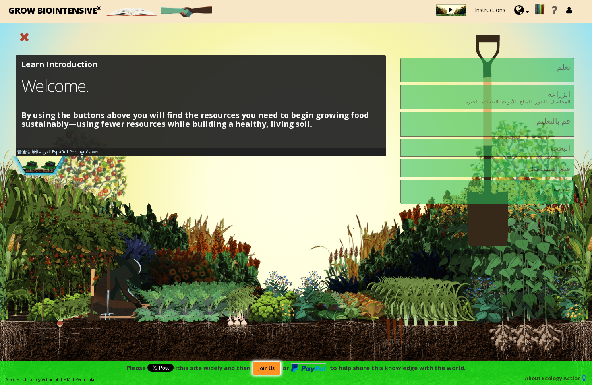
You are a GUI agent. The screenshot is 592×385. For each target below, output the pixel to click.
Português (79, 152)
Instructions (490, 10)
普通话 (24, 152)
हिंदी (35, 152)
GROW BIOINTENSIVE (54, 10)
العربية (45, 152)
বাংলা (94, 152)
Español (60, 152)
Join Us (266, 368)
